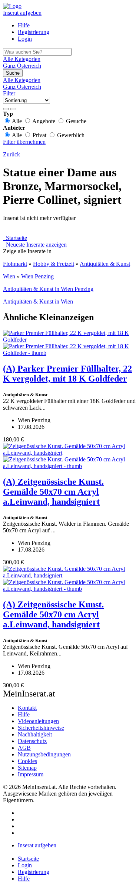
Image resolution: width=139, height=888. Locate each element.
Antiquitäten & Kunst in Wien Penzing (48, 289)
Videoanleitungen (38, 721)
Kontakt (27, 708)
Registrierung (33, 32)
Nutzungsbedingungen (44, 754)
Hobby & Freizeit (53, 264)
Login (25, 38)
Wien (9, 276)
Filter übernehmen (24, 142)
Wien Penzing (37, 276)
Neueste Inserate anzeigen (35, 244)
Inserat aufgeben (22, 13)
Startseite (15, 238)
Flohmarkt (15, 264)
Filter (9, 93)
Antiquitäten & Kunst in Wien (38, 301)
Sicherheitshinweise (41, 728)
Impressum (30, 774)
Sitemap (27, 768)
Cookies (27, 761)
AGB (24, 748)
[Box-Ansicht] (13, 109)
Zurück (11, 154)
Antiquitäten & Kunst (105, 264)
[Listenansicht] (6, 109)
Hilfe (24, 25)
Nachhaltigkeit (35, 734)
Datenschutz (32, 741)
